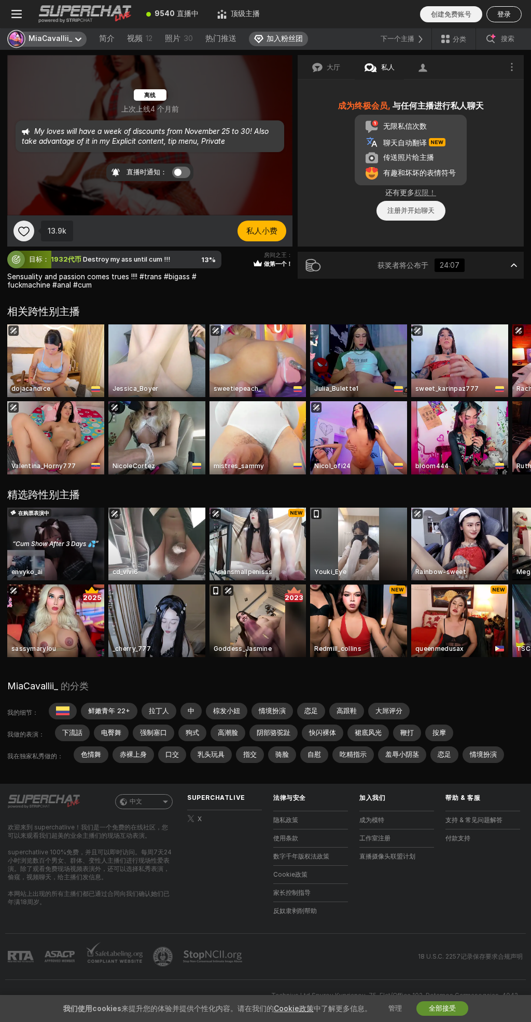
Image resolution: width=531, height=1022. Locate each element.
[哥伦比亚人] (63, 711)
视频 (139, 38)
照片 (179, 38)
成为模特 (371, 820)
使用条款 (285, 838)
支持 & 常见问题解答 (473, 820)
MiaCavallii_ (32, 685)
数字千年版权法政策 (301, 856)
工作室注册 (374, 838)
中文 (136, 801)
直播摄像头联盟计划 (387, 856)
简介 (107, 38)
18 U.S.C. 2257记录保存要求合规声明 (470, 956)
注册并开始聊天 (411, 210)
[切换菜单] (16, 14)
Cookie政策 (290, 874)
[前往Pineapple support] (164, 956)
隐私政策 (285, 820)
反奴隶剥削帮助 (295, 911)
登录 (504, 14)
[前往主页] (85, 14)
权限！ (425, 192)
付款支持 (457, 838)
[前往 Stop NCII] (213, 956)
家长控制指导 (292, 892)
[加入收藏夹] (23, 231)
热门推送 (220, 38)
